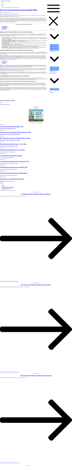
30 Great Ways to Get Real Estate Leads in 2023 (12, 179)
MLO (3, 186)
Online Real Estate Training (6, 188)
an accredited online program (17, 55)
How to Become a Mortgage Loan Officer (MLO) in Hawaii (36, 284)
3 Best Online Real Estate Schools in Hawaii (11, 155)
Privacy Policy (28, 465)
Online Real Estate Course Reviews (7, 187)
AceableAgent (4, 26)
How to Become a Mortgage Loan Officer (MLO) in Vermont (36, 375)
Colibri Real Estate (5, 61)
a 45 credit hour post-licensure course (30, 81)
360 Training (4, 62)
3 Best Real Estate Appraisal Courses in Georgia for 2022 (14, 161)
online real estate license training (28, 65)
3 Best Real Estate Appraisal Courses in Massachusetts (13, 173)
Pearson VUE (28, 69)
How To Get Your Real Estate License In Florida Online (18, 10)
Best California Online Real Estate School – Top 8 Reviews (36, 194)
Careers (3, 185)
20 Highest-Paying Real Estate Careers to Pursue (12, 149)
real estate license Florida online (5, 104)
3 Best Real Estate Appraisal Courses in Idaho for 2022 (13, 167)
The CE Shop (4, 63)
